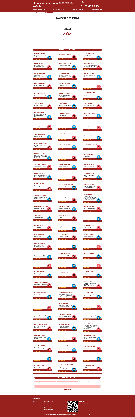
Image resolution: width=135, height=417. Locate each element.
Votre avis (36, 383)
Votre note (81, 380)
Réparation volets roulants (39, 9)
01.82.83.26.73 (51, 409)
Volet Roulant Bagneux (83, 403)
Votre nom (36, 380)
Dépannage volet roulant (78, 9)
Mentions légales (36, 398)
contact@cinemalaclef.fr (52, 407)
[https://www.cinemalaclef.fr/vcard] (73, 406)
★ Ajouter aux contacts (84, 405)
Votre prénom (60, 380)
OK (89, 414)
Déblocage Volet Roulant (97, 9)
